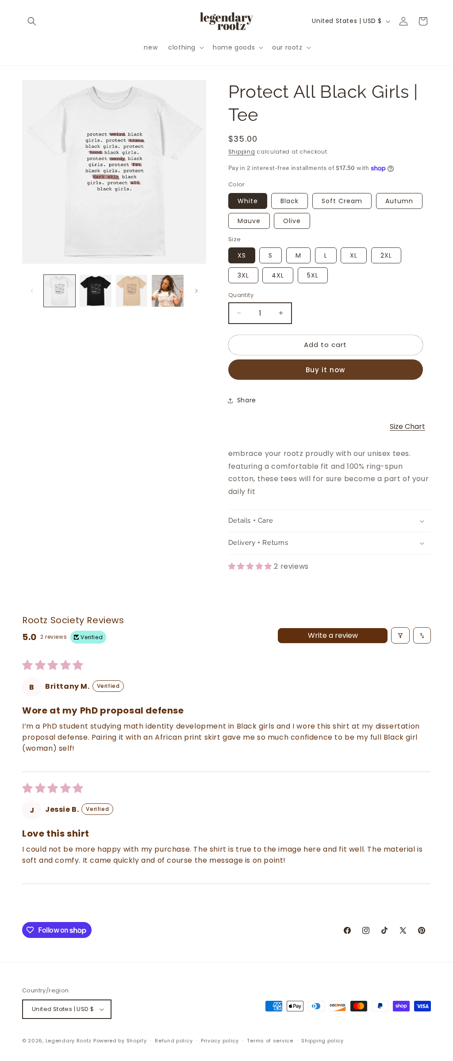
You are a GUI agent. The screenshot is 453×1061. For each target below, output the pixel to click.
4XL (278, 275)
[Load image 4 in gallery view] (167, 290)
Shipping (241, 151)
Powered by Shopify (120, 1040)
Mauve (249, 220)
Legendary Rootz (69, 1040)
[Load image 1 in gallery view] (59, 290)
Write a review (333, 635)
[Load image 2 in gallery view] (95, 290)
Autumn (399, 201)
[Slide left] (32, 291)
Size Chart (407, 426)
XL (353, 255)
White (248, 201)
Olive (292, 220)
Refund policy (173, 1040)
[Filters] (400, 635)
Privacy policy (220, 1040)
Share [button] (246, 400)
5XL (313, 275)
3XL (243, 275)
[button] (32, 21)
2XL (386, 255)
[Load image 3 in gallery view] (131, 290)
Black (289, 201)
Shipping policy (322, 1040)
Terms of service (270, 1040)
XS (242, 255)
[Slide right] (196, 291)
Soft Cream (342, 201)
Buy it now (325, 369)
